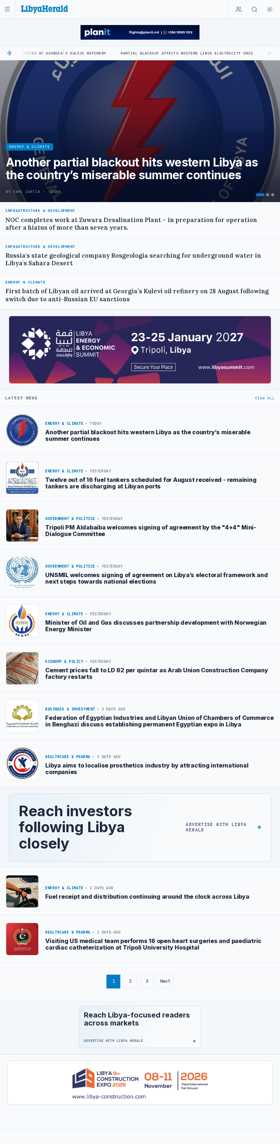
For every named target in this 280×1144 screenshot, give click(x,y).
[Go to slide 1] (260, 194)
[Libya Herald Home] (44, 9)
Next (165, 981)
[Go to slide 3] (272, 194)
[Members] (239, 9)
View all (265, 398)
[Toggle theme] (269, 9)
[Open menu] (7, 9)
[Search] (254, 9)
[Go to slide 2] (267, 194)
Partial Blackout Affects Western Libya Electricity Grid (152, 53)
